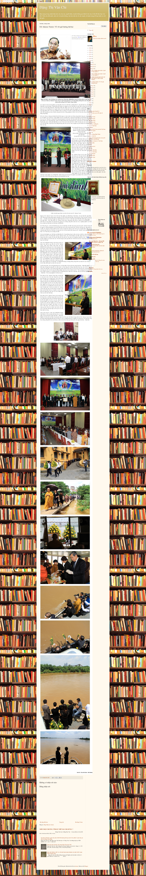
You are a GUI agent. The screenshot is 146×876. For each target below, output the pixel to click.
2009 (90, 105)
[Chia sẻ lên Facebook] (59, 777)
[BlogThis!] (56, 777)
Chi (95, 36)
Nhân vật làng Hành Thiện (94, 134)
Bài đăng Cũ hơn (79, 822)
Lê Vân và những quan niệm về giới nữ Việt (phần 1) (98, 74)
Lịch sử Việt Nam (92, 125)
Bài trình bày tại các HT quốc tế (96, 113)
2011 (90, 100)
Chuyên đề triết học (93, 254)
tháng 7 (92, 85)
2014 (90, 60)
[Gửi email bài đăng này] (55, 777)
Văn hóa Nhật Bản (93, 150)
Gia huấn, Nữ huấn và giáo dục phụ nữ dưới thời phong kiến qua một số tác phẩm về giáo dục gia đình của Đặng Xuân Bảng (62, 838)
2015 (90, 58)
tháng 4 (92, 92)
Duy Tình (91, 268)
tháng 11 (92, 64)
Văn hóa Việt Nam (93, 152)
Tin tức (90, 144)
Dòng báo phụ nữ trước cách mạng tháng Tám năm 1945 (59, 844)
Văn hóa (90, 148)
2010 (90, 102)
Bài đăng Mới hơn (44, 822)
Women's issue (92, 157)
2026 (90, 48)
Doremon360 (92, 259)
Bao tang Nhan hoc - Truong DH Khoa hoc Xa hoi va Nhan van (96, 241)
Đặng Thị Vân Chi (53, 7)
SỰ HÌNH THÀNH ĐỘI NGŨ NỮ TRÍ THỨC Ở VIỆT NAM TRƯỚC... (97, 78)
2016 (90, 56)
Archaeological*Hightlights (95, 237)
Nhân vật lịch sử (92, 136)
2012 (90, 98)
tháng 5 (92, 89)
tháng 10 (92, 66)
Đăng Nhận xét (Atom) (49, 824)
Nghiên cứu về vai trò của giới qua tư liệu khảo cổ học (96, 234)
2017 (90, 54)
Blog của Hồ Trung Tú (94, 244)
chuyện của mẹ (92, 116)
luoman (76, 866)
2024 (90, 50)
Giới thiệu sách (92, 122)
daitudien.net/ (92, 256)
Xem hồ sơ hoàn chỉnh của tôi (99, 38)
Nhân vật (91, 132)
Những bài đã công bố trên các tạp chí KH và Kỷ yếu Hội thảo (97, 138)
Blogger (86, 866)
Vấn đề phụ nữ (92, 153)
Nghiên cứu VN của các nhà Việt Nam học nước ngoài (97, 130)
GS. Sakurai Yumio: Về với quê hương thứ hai (97, 82)
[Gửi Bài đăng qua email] (53, 777)
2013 (90, 62)
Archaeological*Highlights (95, 232)
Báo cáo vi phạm (91, 161)
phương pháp (91, 142)
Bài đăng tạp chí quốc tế (94, 111)
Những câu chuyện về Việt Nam (96, 141)
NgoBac (91, 271)
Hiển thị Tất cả (104, 273)
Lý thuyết (91, 127)
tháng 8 (92, 68)
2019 (90, 52)
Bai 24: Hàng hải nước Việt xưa (100, 260)
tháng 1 (92, 96)
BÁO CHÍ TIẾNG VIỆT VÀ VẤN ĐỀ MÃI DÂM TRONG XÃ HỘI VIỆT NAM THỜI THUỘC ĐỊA (64, 852)
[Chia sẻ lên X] (58, 777)
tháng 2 (92, 94)
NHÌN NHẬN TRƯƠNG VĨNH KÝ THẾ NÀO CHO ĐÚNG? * (56, 829)
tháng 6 (92, 87)
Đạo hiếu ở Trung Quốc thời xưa (95, 269)
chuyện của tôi (92, 118)
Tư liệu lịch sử (92, 146)
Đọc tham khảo (92, 120)
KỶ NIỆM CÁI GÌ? (93, 238)
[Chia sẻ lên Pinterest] (61, 777)
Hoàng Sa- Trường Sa (93, 124)
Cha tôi (90, 115)
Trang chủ (61, 822)
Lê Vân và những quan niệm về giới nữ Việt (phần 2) (98, 71)
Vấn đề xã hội (92, 155)
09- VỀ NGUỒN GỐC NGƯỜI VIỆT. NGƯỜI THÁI (97, 246)
